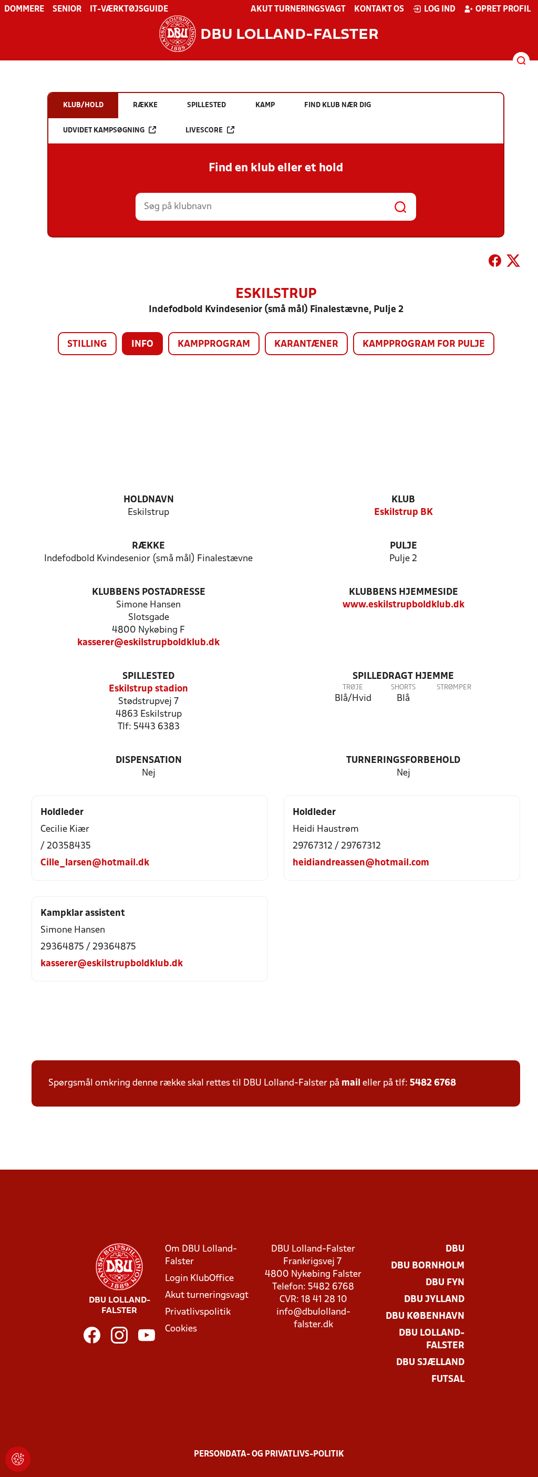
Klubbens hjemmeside (403, 592)
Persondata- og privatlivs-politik (269, 1454)
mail (351, 1083)
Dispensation (149, 760)
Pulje (403, 546)
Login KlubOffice (199, 1278)
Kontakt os (379, 9)
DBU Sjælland (430, 1362)
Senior (67, 9)
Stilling (87, 344)
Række (148, 546)
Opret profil (503, 9)
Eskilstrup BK (403, 512)
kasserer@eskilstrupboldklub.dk (148, 642)
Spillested (148, 676)
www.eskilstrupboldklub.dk (403, 605)
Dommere (24, 9)
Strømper (454, 687)
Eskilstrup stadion (148, 689)
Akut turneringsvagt (298, 9)
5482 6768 (433, 1083)
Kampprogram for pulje (424, 344)
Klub (403, 499)
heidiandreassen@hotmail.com (361, 863)
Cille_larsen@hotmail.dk (94, 863)
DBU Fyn (445, 1282)
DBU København (425, 1316)
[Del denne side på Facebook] (495, 262)
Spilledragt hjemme (403, 676)
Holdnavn (148, 499)
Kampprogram (214, 344)
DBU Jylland (434, 1299)
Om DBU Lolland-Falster (201, 1255)
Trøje (353, 687)
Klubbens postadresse (148, 592)
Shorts (403, 687)
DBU (455, 1249)
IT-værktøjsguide (129, 9)
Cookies (181, 1329)
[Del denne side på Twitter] (513, 262)
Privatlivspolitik (198, 1312)
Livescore (204, 130)
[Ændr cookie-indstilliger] (17, 1459)
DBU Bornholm (427, 1266)
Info (142, 344)
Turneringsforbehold (403, 760)
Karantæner (306, 344)
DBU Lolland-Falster (431, 1339)
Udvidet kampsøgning (103, 130)
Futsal (447, 1379)
